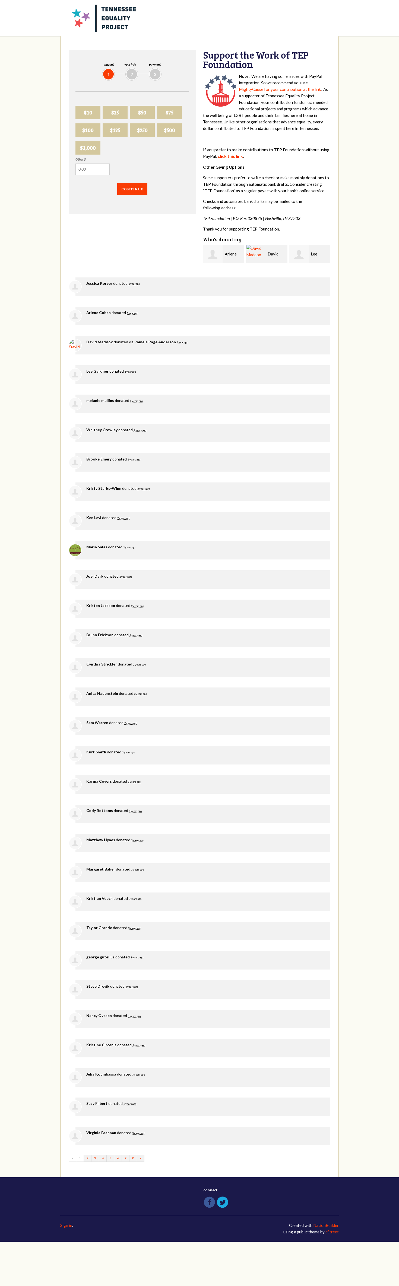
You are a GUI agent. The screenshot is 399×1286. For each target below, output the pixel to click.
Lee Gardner (97, 371)
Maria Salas (96, 547)
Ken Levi (93, 517)
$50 (142, 112)
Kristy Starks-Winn (103, 488)
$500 (169, 130)
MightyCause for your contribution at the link (280, 89)
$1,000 (88, 147)
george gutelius (100, 957)
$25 (115, 112)
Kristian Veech (99, 898)
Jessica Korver (99, 283)
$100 (88, 130)
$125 (115, 130)
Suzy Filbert (96, 1103)
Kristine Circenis (101, 1044)
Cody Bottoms (99, 810)
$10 (88, 112)
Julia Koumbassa (101, 1074)
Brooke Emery (99, 459)
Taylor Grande (99, 927)
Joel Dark (94, 576)
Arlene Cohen (98, 312)
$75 (169, 112)
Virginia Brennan (101, 1132)
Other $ (80, 159)
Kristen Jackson (100, 605)
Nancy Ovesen (99, 1015)
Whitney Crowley (102, 429)
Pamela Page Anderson (155, 342)
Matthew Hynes (100, 839)
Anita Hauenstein (102, 693)
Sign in (66, 1225)
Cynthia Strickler (101, 664)
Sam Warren (97, 722)
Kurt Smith (96, 752)
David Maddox (99, 342)
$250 (142, 130)
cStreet (332, 1231)
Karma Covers (99, 781)
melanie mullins (100, 400)
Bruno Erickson (99, 634)
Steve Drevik (97, 986)
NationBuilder (326, 1225)
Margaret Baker (100, 869)
